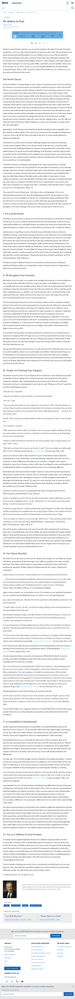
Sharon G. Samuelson (12, 920)
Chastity (7, 905)
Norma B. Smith (45, 920)
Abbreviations (8, 958)
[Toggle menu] (72, 3)
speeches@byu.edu (9, 954)
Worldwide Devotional (37, 969)
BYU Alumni (60, 950)
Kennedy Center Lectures (38, 962)
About (6, 961)
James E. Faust (20, 12)
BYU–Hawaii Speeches (37, 946)
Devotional (7, 17)
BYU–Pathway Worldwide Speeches (41, 953)
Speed (52, 35)
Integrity (25, 905)
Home (4, 12)
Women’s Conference (37, 959)
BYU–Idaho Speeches (37, 950)
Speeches (17, 3)
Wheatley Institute (36, 965)
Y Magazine (60, 956)
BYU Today (60, 953)
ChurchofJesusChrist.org (64, 946)
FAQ (5, 964)
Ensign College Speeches (38, 956)
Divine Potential (15, 905)
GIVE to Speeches (12, 968)
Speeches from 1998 (36, 905)
